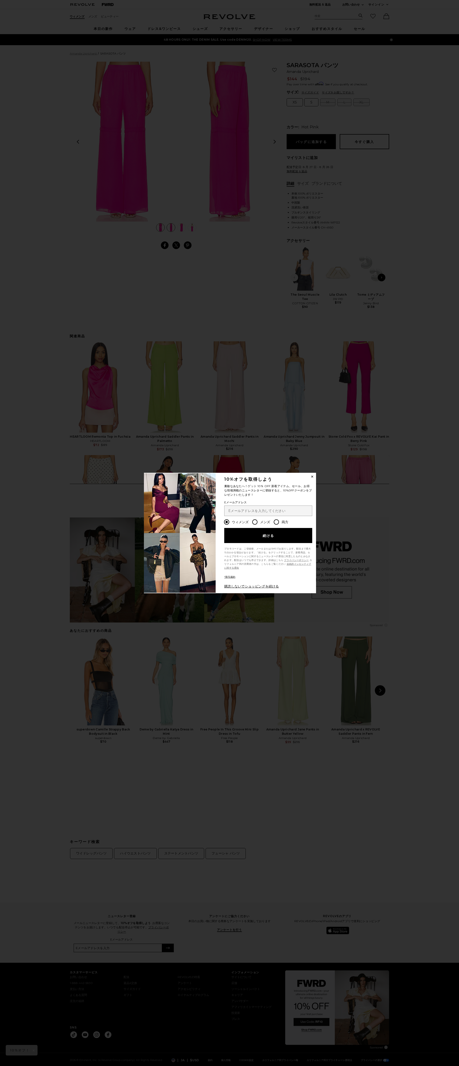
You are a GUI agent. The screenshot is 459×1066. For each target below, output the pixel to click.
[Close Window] (312, 476)
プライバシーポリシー (296, 560)
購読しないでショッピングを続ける (251, 586)
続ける (268, 535)
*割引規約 (229, 576)
